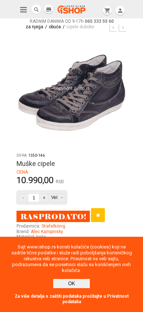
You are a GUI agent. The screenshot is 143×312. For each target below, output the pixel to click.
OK (71, 283)
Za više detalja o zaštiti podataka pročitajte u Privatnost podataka (72, 299)
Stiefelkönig (53, 226)
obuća (55, 26)
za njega (34, 26)
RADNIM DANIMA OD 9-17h (72, 21)
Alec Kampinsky (47, 231)
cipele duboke (80, 26)
